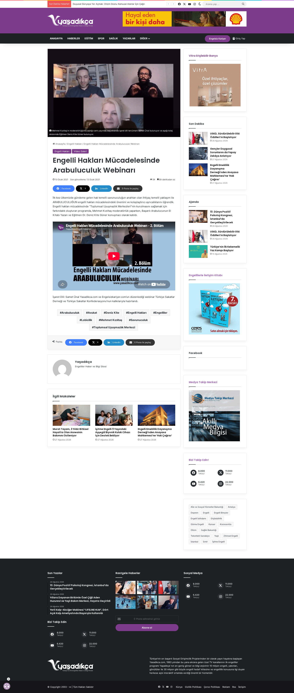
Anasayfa (56, 38)
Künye (179, 687)
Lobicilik (86, 320)
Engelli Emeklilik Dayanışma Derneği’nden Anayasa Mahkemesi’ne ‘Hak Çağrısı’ (155, 432)
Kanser (212, 524)
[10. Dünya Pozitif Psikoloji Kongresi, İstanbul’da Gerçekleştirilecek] (198, 216)
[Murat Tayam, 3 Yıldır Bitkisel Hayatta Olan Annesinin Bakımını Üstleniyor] (71, 415)
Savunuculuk (139, 320)
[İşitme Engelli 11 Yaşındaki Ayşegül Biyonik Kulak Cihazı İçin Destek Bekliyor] (114, 415)
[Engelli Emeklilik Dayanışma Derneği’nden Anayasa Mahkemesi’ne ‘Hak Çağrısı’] (156, 415)
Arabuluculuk (70, 312)
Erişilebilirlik (216, 518)
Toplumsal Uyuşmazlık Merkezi (114, 327)
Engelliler (161, 312)
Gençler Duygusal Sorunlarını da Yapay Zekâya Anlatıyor (223, 152)
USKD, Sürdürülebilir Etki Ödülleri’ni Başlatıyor (225, 135)
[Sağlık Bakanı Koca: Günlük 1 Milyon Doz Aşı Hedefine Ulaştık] (168, 587)
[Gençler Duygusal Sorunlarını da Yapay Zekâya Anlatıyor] (198, 153)
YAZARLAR (129, 38)
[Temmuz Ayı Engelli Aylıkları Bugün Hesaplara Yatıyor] (126, 587)
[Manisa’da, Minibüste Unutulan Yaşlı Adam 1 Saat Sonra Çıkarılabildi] (147, 587)
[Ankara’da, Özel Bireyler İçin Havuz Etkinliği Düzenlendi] (126, 602)
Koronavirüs (225, 524)
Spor (101, 38)
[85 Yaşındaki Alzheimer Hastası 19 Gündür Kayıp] (168, 602)
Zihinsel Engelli (231, 536)
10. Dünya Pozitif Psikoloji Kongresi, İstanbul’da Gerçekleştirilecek (221, 217)
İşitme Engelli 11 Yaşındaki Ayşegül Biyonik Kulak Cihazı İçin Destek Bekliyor (112, 432)
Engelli (206, 512)
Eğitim (89, 38)
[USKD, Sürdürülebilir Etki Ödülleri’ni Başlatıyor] (198, 138)
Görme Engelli (197, 524)
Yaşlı (216, 536)
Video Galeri (80, 151)
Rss (234, 687)
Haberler (73, 38)
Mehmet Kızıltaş (111, 320)
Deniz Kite (112, 312)
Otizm (193, 530)
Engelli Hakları (74, 143)
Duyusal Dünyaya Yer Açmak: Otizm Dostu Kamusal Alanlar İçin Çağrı (107, 4)
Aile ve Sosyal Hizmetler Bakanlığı (207, 507)
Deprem (194, 512)
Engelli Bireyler (221, 512)
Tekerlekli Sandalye (200, 536)
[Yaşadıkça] (70, 21)
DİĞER (143, 38)
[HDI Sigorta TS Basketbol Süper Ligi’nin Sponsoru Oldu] (147, 602)
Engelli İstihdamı (198, 518)
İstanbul (194, 541)
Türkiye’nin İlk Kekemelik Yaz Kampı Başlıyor (225, 248)
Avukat (92, 312)
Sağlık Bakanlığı (208, 530)
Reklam (226, 687)
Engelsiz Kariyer (217, 38)
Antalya (231, 507)
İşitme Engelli (218, 541)
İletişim (242, 687)
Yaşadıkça (83, 362)
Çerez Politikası (212, 687)
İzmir (205, 541)
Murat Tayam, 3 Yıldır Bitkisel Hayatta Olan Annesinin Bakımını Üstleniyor (70, 432)
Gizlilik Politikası (193, 687)
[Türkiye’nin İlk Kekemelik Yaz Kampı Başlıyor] (198, 251)
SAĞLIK (113, 38)
